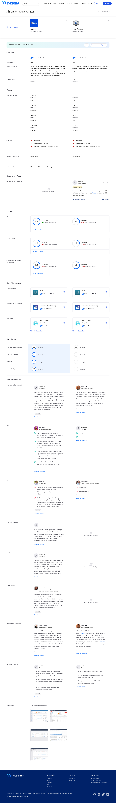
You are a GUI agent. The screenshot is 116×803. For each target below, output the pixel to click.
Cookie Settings (67, 793)
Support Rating (11, 369)
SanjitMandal (84, 481)
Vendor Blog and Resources (99, 782)
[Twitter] (103, 794)
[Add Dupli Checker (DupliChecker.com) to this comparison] (64, 323)
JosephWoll (84, 386)
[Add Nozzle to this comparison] (64, 292)
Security (18, 793)
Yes (87, 45)
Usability (9, 361)
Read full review (39, 417)
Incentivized (37, 413)
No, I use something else (98, 45)
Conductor (83, 633)
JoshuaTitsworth (43, 625)
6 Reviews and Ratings (77, 31)
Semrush (75, 191)
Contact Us (50, 787)
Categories (46, 3)
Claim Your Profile (96, 780)
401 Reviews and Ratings (36, 31)
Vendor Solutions (95, 778)
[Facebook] (99, 794)
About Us (49, 778)
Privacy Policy (27, 793)
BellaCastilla (42, 427)
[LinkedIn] (107, 794)
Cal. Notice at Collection (54, 793)
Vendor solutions (58, 3)
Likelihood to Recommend (14, 347)
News (48, 785)
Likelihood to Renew (12, 354)
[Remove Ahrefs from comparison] (66, 20)
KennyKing (41, 587)
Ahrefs (33, 29)
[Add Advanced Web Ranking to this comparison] (64, 307)
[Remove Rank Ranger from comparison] (108, 20)
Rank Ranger (77, 29)
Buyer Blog (72, 780)
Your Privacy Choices (39, 793)
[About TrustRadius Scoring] (31, 58)
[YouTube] (94, 794)
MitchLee (41, 481)
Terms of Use (10, 793)
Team (48, 780)
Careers (49, 782)
